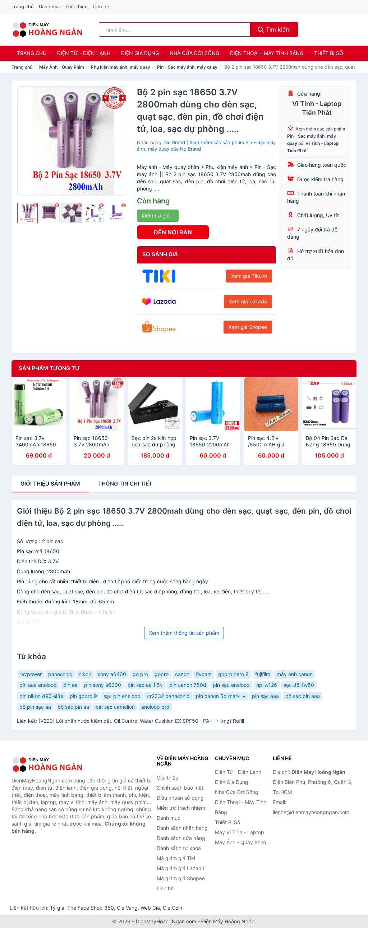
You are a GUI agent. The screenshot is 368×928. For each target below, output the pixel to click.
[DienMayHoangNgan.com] (47, 29)
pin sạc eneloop (231, 685)
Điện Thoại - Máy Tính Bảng (266, 53)
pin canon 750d (187, 685)
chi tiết (125, 483)
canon (182, 674)
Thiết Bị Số (328, 53)
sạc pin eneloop (122, 696)
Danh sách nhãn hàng (182, 828)
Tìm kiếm (277, 29)
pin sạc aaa (265, 696)
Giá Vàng (127, 908)
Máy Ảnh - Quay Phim (61, 67)
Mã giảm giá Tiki (176, 858)
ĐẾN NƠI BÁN (173, 232)
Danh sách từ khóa (179, 848)
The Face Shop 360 (90, 908)
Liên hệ (101, 6)
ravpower (30, 674)
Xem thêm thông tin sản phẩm (184, 633)
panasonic (60, 674)
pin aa (70, 685)
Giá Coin (172, 908)
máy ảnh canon (295, 674)
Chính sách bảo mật (180, 788)
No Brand (174, 142)
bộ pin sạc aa (35, 707)
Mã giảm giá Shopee (181, 878)
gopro (162, 674)
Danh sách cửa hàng (181, 838)
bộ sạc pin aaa (302, 696)
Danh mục (50, 6)
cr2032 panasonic (168, 696)
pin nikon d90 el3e (41, 696)
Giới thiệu (77, 6)
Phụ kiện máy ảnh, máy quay (120, 67)
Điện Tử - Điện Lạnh (83, 53)
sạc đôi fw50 (299, 685)
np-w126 (266, 685)
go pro (140, 674)
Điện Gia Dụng (140, 53)
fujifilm (262, 674)
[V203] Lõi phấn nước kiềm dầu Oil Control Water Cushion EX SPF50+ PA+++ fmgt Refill (141, 721)
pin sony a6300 (102, 685)
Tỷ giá (57, 908)
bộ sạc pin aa (73, 707)
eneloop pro (155, 707)
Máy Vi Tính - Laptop (239, 832)
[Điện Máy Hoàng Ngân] (47, 764)
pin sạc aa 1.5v (145, 685)
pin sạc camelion (115, 707)
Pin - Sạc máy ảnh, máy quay (187, 67)
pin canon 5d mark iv (220, 696)
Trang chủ (23, 6)
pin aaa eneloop (38, 685)
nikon (85, 674)
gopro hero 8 (233, 674)
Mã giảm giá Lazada (180, 868)
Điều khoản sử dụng (180, 798)
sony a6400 (112, 674)
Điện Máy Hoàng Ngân (227, 921)
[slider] (27, 213)
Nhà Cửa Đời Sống (194, 53)
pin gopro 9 (83, 696)
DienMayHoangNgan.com (166, 921)
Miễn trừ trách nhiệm (181, 808)
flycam (204, 674)
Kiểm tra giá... (158, 215)
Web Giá (150, 908)
